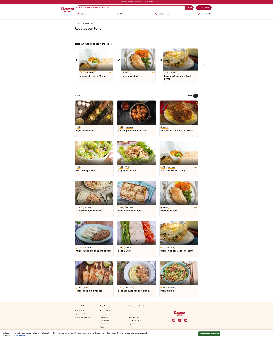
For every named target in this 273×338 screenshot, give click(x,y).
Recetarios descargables (83, 317)
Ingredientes (104, 317)
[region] (136, 334)
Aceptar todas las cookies (209, 334)
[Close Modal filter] (195, 96)
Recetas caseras (105, 320)
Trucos (102, 327)
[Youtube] (185, 320)
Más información (21, 336)
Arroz (130, 310)
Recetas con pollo (134, 317)
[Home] (76, 24)
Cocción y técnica (105, 314)
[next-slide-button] (203, 65)
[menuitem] (82, 15)
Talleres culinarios (105, 324)
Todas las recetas (86, 23)
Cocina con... (164, 14)
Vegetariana (132, 324)
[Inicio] (67, 10)
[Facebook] (180, 320)
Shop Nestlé (206, 14)
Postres (131, 314)
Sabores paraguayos (135, 320)
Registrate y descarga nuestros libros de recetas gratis (137, 2)
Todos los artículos (105, 310)
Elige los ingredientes (82, 314)
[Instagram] (174, 320)
